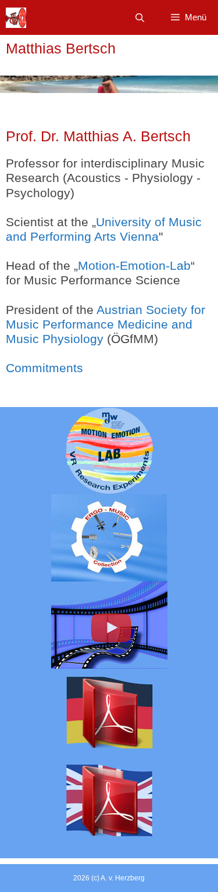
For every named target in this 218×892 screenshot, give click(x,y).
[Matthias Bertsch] (16, 18)
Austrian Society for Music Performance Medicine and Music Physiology (105, 324)
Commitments (44, 367)
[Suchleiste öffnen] (139, 18)
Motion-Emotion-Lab (134, 265)
